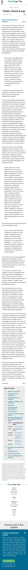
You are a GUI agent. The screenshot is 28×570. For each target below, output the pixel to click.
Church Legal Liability (14, 453)
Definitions (11, 405)
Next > (24, 383)
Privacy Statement (14, 491)
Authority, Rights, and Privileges (14, 398)
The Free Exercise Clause (17, 429)
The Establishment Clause (18, 423)
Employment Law (12, 451)
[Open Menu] (2, 1)
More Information (9, 565)
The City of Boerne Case (18, 441)
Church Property (12, 411)
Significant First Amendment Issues (15, 448)
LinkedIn (14, 512)
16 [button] (11, 369)
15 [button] (22, 346)
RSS (14, 515)
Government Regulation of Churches (15, 456)
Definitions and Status (14, 391)
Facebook (14, 511)
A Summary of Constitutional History (16, 414)
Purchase (14, 503)
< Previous (5, 383)
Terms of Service (14, 492)
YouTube (14, 514)
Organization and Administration (12, 408)
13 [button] (22, 309)
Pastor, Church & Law (14, 11)
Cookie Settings (14, 494)
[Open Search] (2, 3)
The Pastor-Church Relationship (13, 394)
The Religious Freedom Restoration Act (19, 436)
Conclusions (18, 444)
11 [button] (14, 266)
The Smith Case (19, 432)
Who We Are (14, 489)
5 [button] (18, 107)
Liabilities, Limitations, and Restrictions (15, 402)
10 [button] (14, 251)
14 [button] (15, 324)
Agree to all (9, 561)
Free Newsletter (14, 506)
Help (14, 498)
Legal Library (14, 7)
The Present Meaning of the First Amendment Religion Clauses (15, 419)
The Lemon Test (19, 426)
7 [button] (24, 142)
